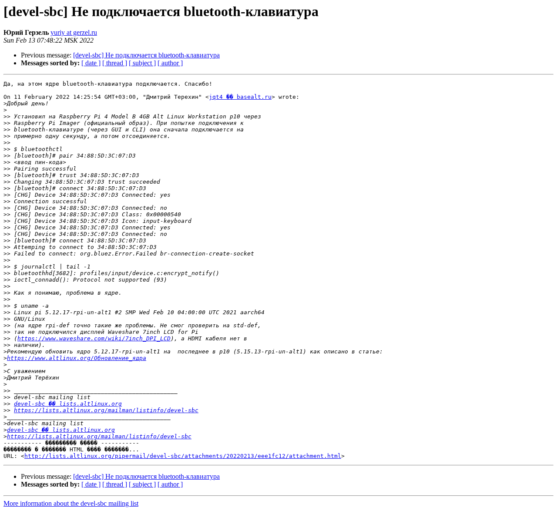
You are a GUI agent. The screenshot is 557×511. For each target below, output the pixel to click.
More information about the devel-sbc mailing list (70, 503)
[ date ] (91, 63)
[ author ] (170, 63)
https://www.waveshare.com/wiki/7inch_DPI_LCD (94, 338)
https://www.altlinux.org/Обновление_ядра (76, 358)
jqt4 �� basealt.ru (240, 97)
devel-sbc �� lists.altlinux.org (68, 403)
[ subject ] (142, 63)
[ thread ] (114, 63)
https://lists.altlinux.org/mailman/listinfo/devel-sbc (106, 410)
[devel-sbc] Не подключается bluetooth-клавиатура (146, 55)
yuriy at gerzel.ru (73, 32)
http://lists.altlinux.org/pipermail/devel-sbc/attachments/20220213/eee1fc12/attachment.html (182, 456)
